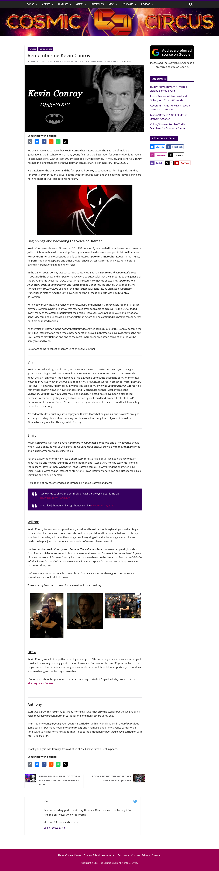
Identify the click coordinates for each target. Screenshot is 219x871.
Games (79, 4)
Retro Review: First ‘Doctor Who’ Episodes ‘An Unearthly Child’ (59, 780)
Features (63, 4)
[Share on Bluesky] (37, 141)
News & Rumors (46, 49)
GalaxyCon (101, 61)
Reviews (145, 4)
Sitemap (156, 855)
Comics (46, 4)
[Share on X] (65, 141)
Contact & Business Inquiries (99, 855)
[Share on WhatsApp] (58, 141)
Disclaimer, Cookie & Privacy (134, 855)
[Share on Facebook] (44, 141)
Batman (77, 61)
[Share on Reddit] (51, 141)
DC (82, 61)
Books (30, 4)
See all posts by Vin (55, 827)
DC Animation (90, 61)
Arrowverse (68, 61)
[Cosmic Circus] (109, 9)
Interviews (97, 4)
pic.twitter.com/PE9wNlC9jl (55, 497)
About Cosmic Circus (69, 855)
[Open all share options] (30, 141)
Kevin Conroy (112, 61)
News (111, 4)
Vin (51, 61)
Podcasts (127, 4)
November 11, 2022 (102, 505)
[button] (35, 4)
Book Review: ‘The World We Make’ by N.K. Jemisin (111, 778)
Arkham (59, 61)
